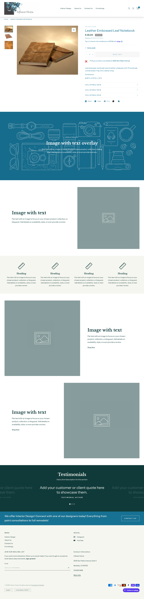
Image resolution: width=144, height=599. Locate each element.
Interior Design (65, 8)
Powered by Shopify (37, 585)
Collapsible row (93, 85)
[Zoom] (74, 30)
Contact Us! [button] (130, 518)
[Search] (129, 8)
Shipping (87, 38)
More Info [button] (77, 575)
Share (90, 101)
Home (6, 19)
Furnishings (100, 8)
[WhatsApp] (113, 101)
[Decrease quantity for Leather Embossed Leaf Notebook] (86, 54)
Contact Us (88, 8)
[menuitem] (66, 8)
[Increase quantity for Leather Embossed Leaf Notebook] (92, 54)
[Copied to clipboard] (119, 101)
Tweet (99, 101)
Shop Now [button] (91, 347)
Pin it (108, 101)
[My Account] (133, 8)
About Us (77, 8)
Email (6, 563)
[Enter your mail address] (68, 567)
